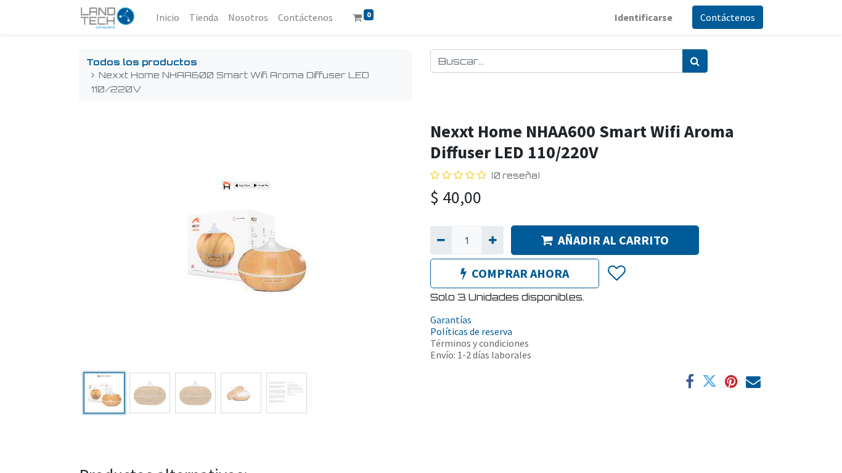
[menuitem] (167, 17)
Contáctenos (727, 17)
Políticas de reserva (471, 331)
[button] (104, 244)
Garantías (451, 319)
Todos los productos (141, 61)
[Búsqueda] (695, 61)
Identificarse (643, 17)
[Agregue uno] (492, 240)
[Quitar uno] (441, 240)
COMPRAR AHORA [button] (520, 273)
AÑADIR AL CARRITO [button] (613, 240)
